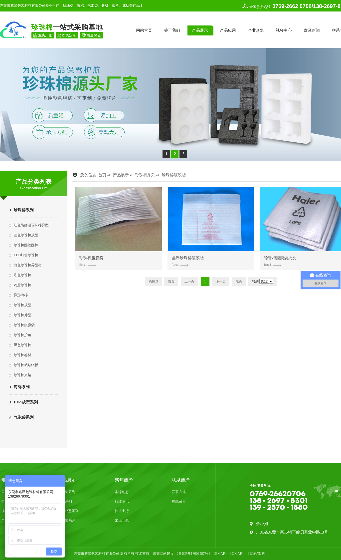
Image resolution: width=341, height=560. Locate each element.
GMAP (237, 554)
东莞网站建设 (163, 554)
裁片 (115, 5)
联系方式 (179, 492)
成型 (125, 5)
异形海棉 (21, 295)
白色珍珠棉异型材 (28, 265)
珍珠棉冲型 (22, 315)
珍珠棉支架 (22, 375)
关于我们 (172, 30)
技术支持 (122, 511)
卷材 (104, 5)
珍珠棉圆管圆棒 (26, 245)
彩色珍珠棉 (22, 275)
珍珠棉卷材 (22, 355)
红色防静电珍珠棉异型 (31, 225)
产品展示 (200, 30)
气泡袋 (92, 5)
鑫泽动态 (122, 492)
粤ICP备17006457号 (193, 554)
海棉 (80, 5)
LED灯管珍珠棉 (26, 255)
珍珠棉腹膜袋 (24, 325)
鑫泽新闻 (312, 30)
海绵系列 (22, 387)
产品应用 (228, 30)
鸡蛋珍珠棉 (22, 285)
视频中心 (284, 30)
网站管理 (257, 554)
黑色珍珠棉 (22, 345)
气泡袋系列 (24, 417)
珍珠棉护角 (22, 335)
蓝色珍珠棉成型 (26, 235)
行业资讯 (122, 501)
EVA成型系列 (26, 402)
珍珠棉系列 (24, 210)
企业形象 (256, 30)
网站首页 (144, 30)
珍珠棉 (68, 5)
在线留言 (179, 501)
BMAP (220, 554)
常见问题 (122, 520)
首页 (102, 175)
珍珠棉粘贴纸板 (26, 365)
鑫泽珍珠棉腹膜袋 (188, 258)
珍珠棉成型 (22, 305)
